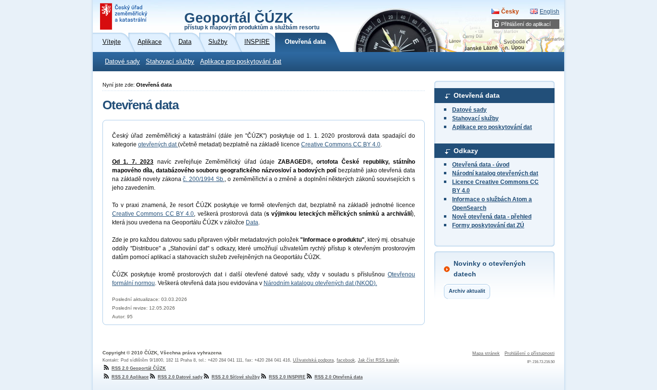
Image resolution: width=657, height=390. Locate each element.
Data (252, 222)
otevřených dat (158, 144)
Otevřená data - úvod (480, 164)
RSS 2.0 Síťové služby (236, 377)
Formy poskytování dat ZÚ (488, 225)
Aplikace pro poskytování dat (240, 61)
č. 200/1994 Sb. (203, 179)
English (549, 11)
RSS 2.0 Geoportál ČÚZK (139, 368)
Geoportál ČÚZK (251, 20)
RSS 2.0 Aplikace (130, 377)
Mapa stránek (486, 353)
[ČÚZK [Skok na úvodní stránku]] (124, 16)
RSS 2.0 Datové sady (180, 377)
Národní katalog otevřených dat (495, 173)
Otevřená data (477, 95)
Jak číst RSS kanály (378, 360)
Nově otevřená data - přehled (491, 216)
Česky (510, 11)
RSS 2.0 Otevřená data (339, 377)
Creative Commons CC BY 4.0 (340, 144)
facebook (346, 360)
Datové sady (122, 61)
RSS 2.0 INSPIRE (287, 377)
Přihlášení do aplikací (526, 24)
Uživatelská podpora (313, 360)
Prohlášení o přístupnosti (530, 353)
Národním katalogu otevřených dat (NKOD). (320, 283)
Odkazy (466, 151)
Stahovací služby (170, 61)
